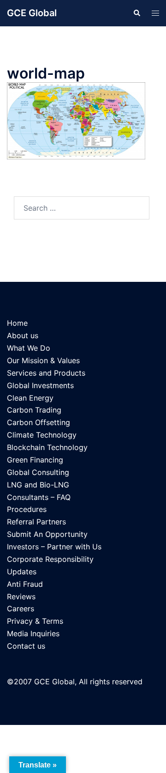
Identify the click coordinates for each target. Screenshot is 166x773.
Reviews (21, 596)
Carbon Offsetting (38, 422)
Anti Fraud (25, 584)
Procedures (27, 509)
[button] (136, 13)
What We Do (28, 348)
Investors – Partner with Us (54, 546)
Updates (21, 571)
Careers (20, 608)
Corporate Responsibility (50, 559)
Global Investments (40, 385)
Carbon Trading (34, 409)
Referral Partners (36, 521)
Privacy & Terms (35, 621)
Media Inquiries (33, 633)
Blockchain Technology (47, 447)
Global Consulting (38, 472)
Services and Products (46, 372)
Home (17, 323)
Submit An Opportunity (47, 534)
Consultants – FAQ (39, 497)
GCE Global (32, 12)
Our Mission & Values (43, 360)
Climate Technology (42, 434)
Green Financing (35, 459)
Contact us (26, 646)
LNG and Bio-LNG (38, 484)
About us (22, 335)
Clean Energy (30, 397)
